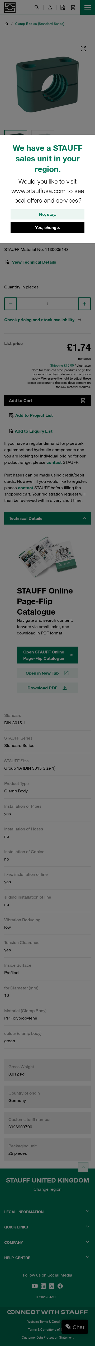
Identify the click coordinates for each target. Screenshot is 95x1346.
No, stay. (47, 214)
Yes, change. (47, 227)
